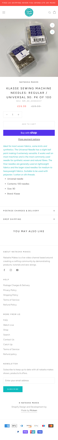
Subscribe (13, 389)
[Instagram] (11, 270)
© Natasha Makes (29, 403)
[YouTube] (17, 270)
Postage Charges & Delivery (21, 211)
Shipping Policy (10, 295)
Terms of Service (11, 300)
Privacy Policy (9, 290)
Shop (5, 330)
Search (6, 334)
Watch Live (8, 325)
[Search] (49, 12)
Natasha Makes (29, 82)
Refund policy (10, 354)
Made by (29, 410)
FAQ (5, 320)
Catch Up (7, 344)
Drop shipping (12, 219)
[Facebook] (4, 270)
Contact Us (8, 339)
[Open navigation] (3, 12)
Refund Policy (10, 304)
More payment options (29, 139)
